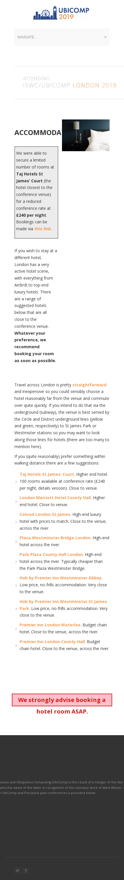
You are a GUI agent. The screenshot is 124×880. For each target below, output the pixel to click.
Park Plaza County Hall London (51, 554)
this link (42, 228)
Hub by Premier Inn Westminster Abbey (61, 578)
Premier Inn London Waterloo (50, 625)
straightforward (89, 384)
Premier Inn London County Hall (52, 641)
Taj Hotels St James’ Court (47, 474)
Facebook (26, 871)
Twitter (17, 871)
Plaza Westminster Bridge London (55, 537)
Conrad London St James (45, 514)
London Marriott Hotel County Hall (55, 497)
